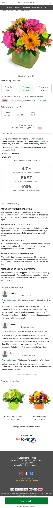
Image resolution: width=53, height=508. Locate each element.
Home (4, 11)
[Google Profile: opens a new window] (32, 473)
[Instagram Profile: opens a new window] (21, 473)
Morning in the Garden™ (26, 300)
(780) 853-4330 (26, 463)
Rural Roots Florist (26, 2)
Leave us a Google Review (26, 480)
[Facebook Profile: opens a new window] (26, 473)
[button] (48, 502)
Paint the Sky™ (23, 331)
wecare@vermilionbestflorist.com (26, 465)
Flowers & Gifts (13, 11)
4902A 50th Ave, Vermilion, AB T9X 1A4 (26, 460)
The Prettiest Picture (25, 360)
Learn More (41, 100)
